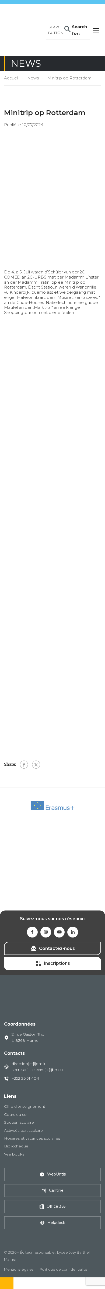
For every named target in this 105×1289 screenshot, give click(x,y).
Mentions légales (18, 1269)
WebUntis (56, 1174)
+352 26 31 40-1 (25, 1078)
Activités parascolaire (23, 1130)
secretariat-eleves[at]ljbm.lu (37, 1069)
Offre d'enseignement (24, 1106)
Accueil (11, 78)
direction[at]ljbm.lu (29, 1063)
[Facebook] (24, 765)
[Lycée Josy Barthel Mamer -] (23, 29)
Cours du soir (16, 1114)
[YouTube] (59, 932)
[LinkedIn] (72, 932)
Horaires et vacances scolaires (32, 1138)
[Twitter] (36, 765)
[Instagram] (45, 932)
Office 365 (56, 1206)
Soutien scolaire (19, 1122)
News (33, 78)
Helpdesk (56, 1222)
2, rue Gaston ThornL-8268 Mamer (30, 1037)
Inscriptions (57, 963)
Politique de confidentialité (63, 1269)
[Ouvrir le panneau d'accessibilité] (6, 1283)
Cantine (56, 1190)
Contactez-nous (57, 948)
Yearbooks (14, 1154)
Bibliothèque (16, 1146)
